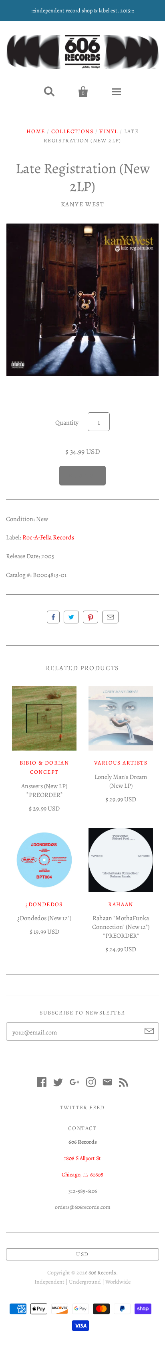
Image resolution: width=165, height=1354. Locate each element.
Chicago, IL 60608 (82, 1174)
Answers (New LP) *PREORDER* (44, 790)
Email (110, 617)
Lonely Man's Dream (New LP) (121, 781)
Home (35, 131)
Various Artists (120, 763)
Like (53, 617)
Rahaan (120, 904)
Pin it (90, 617)
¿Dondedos (44, 904)
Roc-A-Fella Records (48, 537)
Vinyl (108, 131)
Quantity (66, 422)
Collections (72, 131)
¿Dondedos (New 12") (44, 918)
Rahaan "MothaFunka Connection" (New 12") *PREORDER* (120, 927)
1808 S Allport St (82, 1158)
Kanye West (83, 204)
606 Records (102, 1272)
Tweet (71, 617)
